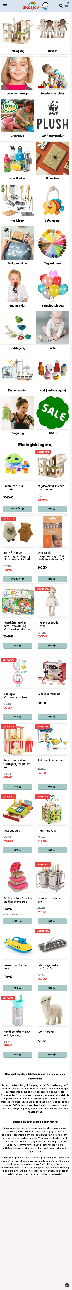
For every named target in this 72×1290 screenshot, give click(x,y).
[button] (66, 5)
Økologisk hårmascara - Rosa (15, 695)
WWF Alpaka (46, 1031)
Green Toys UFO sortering (13, 487)
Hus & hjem (17, 220)
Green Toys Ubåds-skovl (15, 966)
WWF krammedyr (53, 135)
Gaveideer (52, 178)
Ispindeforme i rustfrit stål (51, 900)
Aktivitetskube (47, 830)
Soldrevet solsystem (51, 760)
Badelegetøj (17, 348)
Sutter (52, 348)
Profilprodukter (17, 263)
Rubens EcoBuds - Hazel (49, 624)
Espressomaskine (49, 694)
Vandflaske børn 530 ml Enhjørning (16, 1033)
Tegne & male (52, 263)
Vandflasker (17, 178)
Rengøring (17, 433)
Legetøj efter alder (52, 93)
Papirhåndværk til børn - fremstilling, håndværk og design (16, 626)
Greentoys (17, 135)
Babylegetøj (52, 220)
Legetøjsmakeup (17, 93)
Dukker (52, 51)
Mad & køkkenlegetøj (52, 390)
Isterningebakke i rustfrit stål (48, 966)
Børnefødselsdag (53, 305)
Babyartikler (17, 305)
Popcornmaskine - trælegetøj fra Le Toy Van (16, 764)
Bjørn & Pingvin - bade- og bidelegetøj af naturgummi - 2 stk (17, 556)
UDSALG (53, 433)
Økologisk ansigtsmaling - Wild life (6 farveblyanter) (51, 556)
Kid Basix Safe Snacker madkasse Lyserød (17, 900)
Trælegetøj (17, 51)
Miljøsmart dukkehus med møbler (51, 487)
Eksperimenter (17, 390)
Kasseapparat (12, 830)
